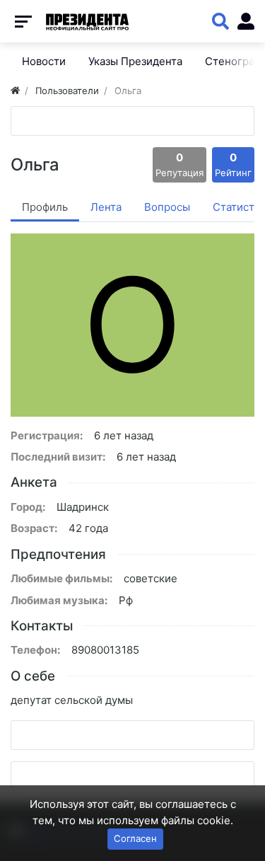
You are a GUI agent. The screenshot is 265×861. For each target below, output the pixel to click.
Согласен (135, 838)
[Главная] (15, 90)
